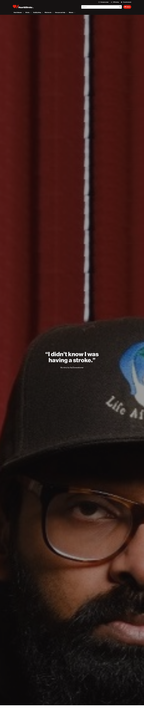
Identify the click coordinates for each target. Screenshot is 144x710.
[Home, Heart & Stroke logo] (23, 6)
